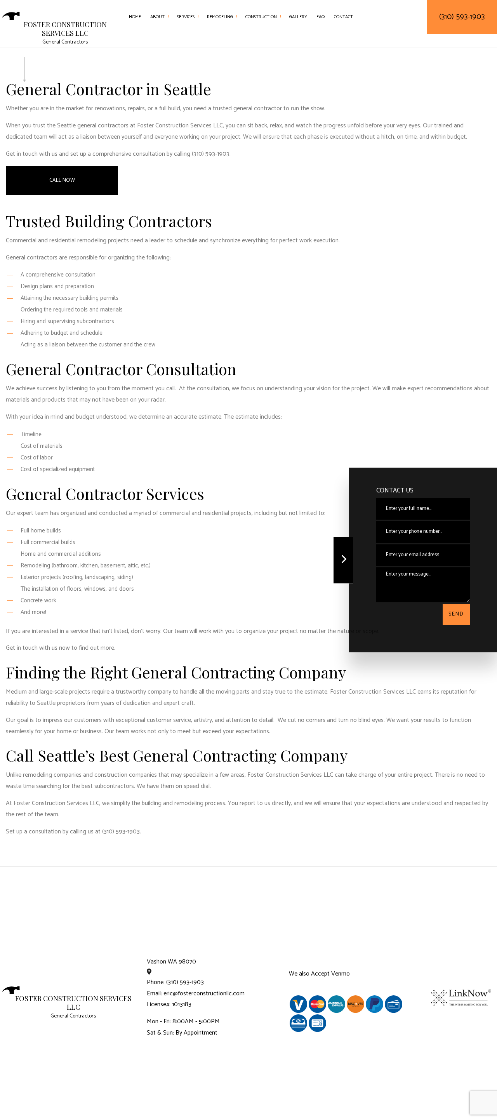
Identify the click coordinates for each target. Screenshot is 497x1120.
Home (135, 17)
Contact (343, 17)
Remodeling (220, 17)
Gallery (298, 17)
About (157, 17)
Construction (261, 17)
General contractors (31, 257)
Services (186, 17)
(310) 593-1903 (462, 16)
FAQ (320, 17)
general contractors (103, 125)
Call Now (62, 180)
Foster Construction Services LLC (65, 29)
